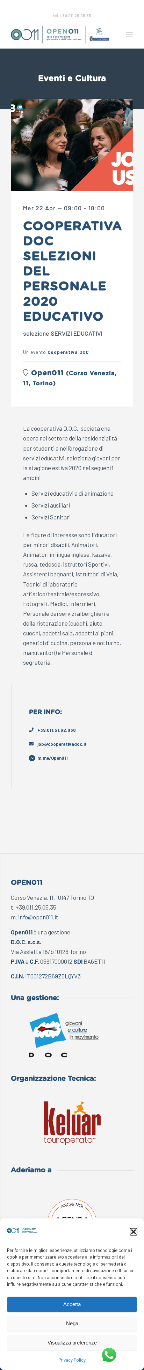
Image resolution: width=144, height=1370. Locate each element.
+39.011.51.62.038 (56, 730)
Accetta (72, 1304)
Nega (72, 1323)
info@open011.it (38, 916)
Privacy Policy (72, 1360)
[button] (133, 1231)
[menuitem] (129, 34)
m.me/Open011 (52, 758)
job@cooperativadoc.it (62, 744)
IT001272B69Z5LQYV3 (53, 975)
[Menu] (129, 34)
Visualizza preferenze (72, 1343)
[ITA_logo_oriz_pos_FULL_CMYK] (60, 35)
